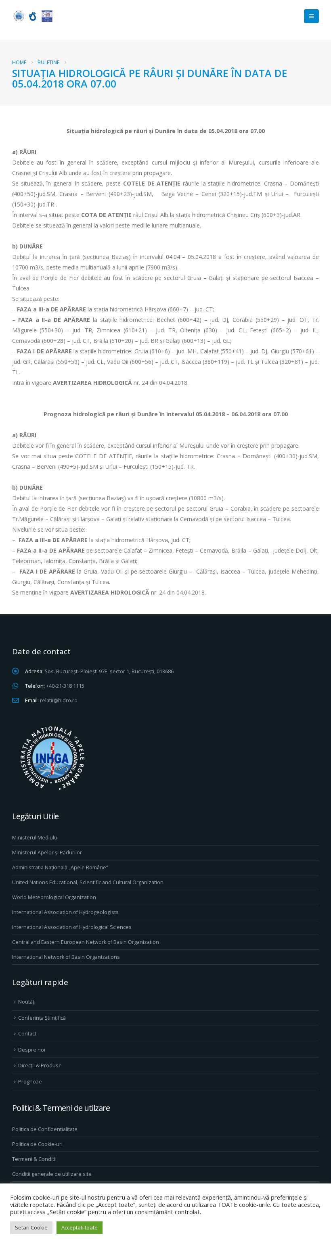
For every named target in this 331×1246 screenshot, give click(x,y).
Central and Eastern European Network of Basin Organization (85, 942)
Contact (27, 1033)
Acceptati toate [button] (79, 1227)
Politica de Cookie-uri (37, 1144)
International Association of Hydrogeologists (65, 912)
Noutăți (27, 1001)
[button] (311, 16)
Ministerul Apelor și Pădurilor (47, 852)
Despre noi (31, 1049)
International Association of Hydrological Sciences (72, 927)
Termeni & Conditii (34, 1159)
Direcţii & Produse (40, 1065)
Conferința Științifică (42, 1017)
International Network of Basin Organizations (66, 957)
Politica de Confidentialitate (45, 1129)
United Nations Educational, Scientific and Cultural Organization (87, 882)
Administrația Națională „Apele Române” (60, 867)
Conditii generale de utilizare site (52, 1174)
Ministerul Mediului (35, 837)
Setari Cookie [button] (31, 1227)
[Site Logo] (32, 16)
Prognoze (30, 1081)
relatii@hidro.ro (59, 700)
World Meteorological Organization (54, 897)
